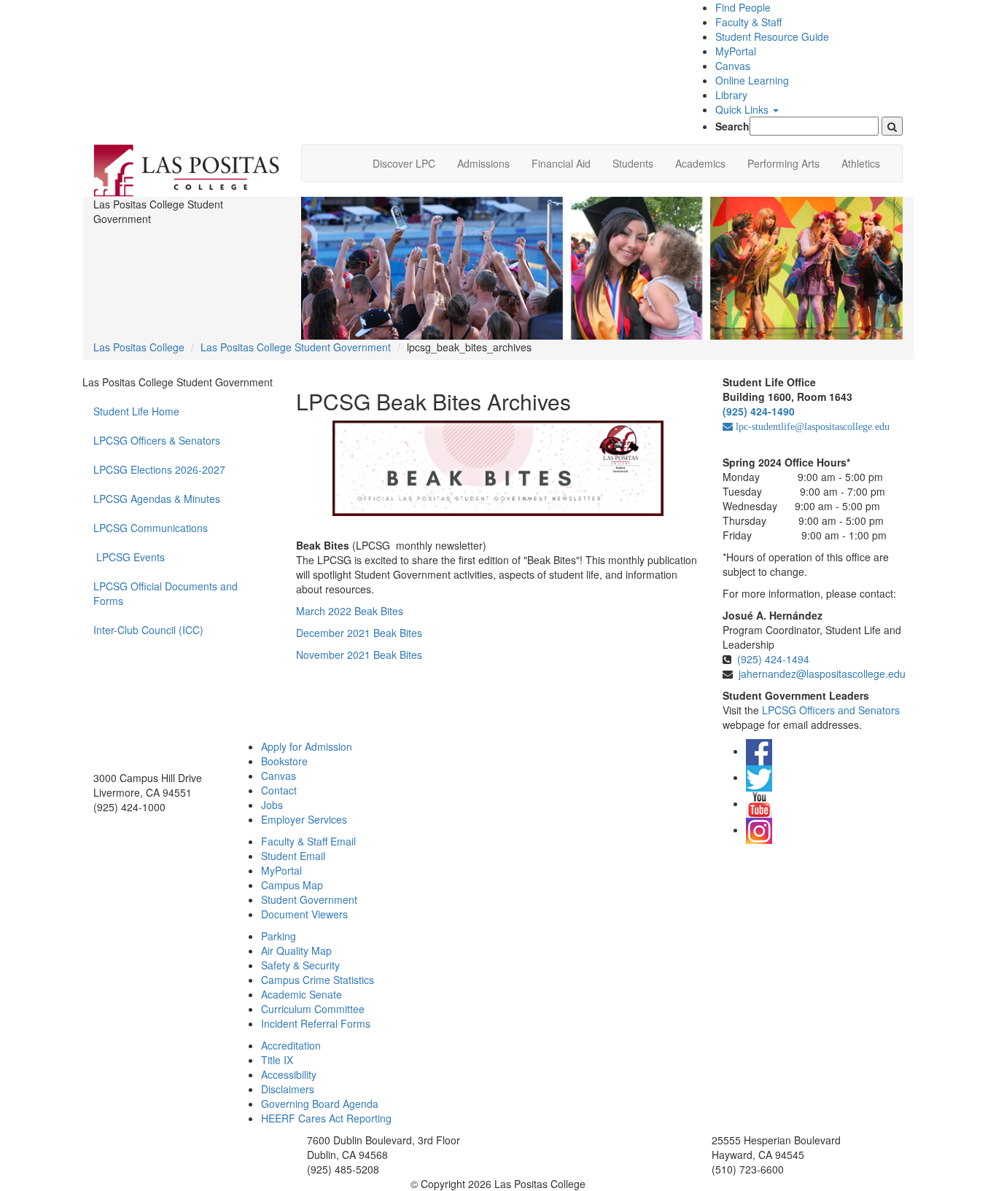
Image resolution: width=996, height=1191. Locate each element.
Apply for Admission (306, 746)
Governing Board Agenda (319, 1103)
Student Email (293, 855)
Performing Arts (783, 163)
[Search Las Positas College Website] (892, 126)
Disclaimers (287, 1089)
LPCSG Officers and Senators (831, 710)
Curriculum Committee (313, 1008)
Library (731, 94)
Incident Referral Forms (315, 1023)
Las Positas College (138, 347)
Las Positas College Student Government (296, 347)
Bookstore (284, 761)
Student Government (309, 899)
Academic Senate (301, 994)
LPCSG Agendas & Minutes (156, 498)
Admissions (483, 163)
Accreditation (291, 1045)
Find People (743, 7)
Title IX (277, 1060)
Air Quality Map (296, 950)
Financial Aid (561, 163)
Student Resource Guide (772, 36)
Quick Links (743, 109)
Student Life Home (136, 411)
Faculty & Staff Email (308, 841)
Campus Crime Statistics (317, 979)
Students (632, 163)
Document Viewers (304, 914)
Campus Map (292, 885)
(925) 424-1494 (773, 659)
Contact (279, 790)
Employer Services (304, 819)
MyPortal (735, 51)
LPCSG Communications (150, 527)
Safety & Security (300, 965)
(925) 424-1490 (759, 411)
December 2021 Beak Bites (359, 632)
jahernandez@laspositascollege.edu (822, 673)
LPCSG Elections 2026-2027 (159, 469)
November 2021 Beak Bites (359, 654)
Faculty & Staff (748, 22)
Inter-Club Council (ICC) (148, 629)
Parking (278, 936)
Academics (700, 163)
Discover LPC (404, 163)
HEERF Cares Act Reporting (326, 1118)
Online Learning (752, 80)
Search (732, 126)
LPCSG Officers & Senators (156, 440)
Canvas (732, 65)
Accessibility (288, 1074)
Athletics (860, 163)
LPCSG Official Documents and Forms (165, 593)
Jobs (272, 804)
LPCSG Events (130, 557)
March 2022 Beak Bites (349, 611)
